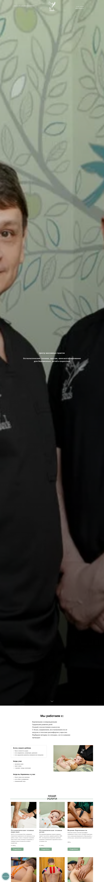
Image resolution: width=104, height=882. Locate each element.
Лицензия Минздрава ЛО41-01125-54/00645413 (24, 5)
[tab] (29, 751)
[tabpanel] (73, 758)
